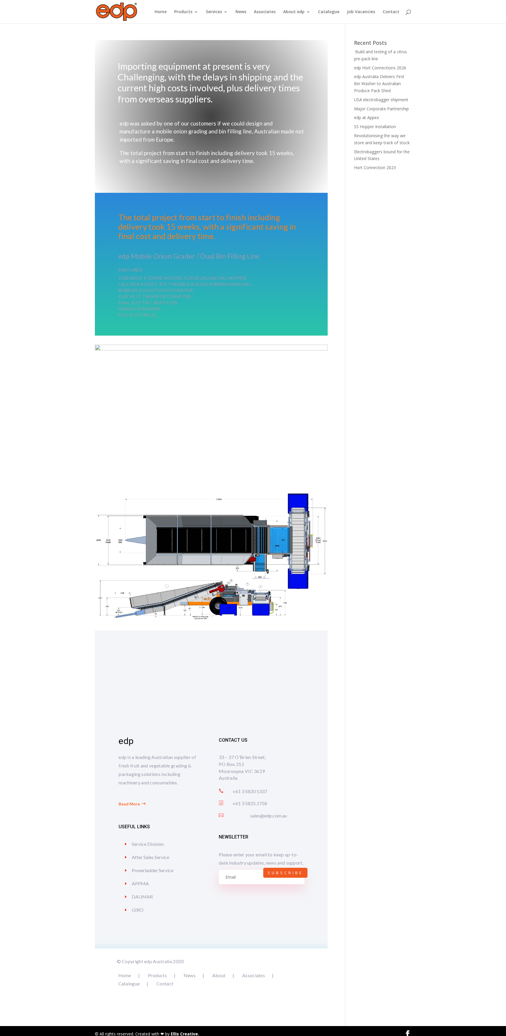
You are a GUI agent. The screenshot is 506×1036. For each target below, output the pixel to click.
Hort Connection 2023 (375, 167)
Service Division (148, 844)
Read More (129, 803)
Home (161, 12)
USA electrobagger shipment (381, 99)
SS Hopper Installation (375, 126)
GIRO (137, 910)
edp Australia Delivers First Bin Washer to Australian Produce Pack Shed (379, 83)
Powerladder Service (152, 870)
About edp (294, 12)
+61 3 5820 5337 (250, 791)
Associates (265, 12)
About (219, 975)
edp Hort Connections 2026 (380, 68)
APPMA (140, 883)
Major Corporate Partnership (381, 108)
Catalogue (328, 12)
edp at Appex (366, 117)
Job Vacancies (361, 12)
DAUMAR (142, 896)
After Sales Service (150, 857)
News (240, 12)
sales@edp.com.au (268, 815)
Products (183, 12)
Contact (391, 12)
